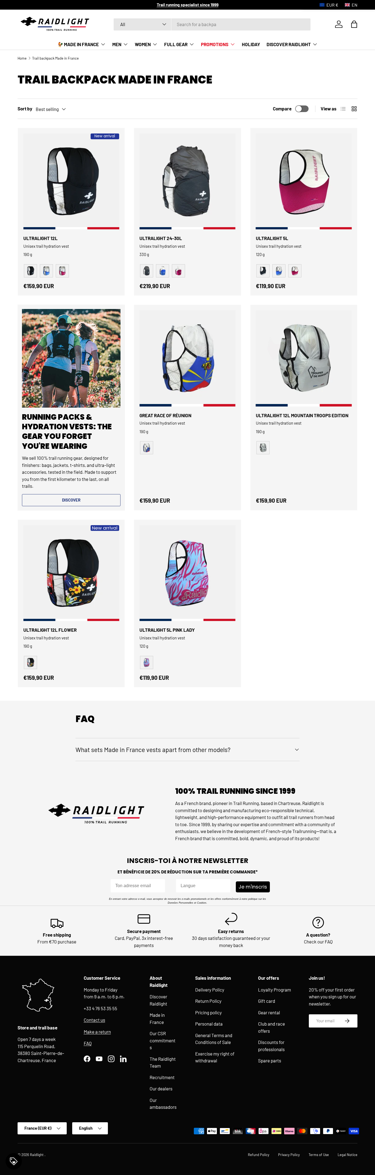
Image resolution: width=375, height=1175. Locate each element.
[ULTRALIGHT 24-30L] (187, 181)
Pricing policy (208, 1012)
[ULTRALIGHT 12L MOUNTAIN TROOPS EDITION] (304, 358)
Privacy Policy (289, 1154)
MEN (116, 44)
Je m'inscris (253, 886)
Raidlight (37, 1154)
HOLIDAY (251, 44)
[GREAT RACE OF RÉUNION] (187, 358)
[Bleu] (46, 270)
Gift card (266, 1001)
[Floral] (30, 662)
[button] (354, 24)
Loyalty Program (274, 989)
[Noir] (30, 270)
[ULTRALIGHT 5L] (304, 181)
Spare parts (269, 1060)
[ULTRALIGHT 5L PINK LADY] (187, 573)
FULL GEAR (176, 44)
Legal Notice (347, 1154)
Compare (282, 108)
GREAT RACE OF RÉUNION (165, 415)
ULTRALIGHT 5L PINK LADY (167, 630)
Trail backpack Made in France (55, 58)
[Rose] (62, 270)
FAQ (88, 1043)
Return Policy (208, 1001)
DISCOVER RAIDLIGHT (289, 44)
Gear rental (269, 1012)
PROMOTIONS (214, 44)
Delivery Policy (209, 989)
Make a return (97, 1031)
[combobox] (212, 24)
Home (22, 58)
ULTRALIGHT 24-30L (160, 238)
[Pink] (178, 270)
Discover (71, 499)
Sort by (25, 108)
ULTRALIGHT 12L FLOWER (50, 630)
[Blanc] (263, 447)
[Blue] (162, 270)
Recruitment (162, 1077)
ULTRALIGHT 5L (272, 238)
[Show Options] (225, 885)
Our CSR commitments (162, 1040)
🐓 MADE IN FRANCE (78, 44)
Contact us (94, 1020)
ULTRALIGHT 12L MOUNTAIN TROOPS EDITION (302, 415)
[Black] (146, 270)
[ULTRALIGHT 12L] (71, 181)
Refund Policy (258, 1154)
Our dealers (161, 1088)
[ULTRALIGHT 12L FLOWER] (71, 573)
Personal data (209, 1023)
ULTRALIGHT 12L (40, 238)
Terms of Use (319, 1154)
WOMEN (143, 44)
